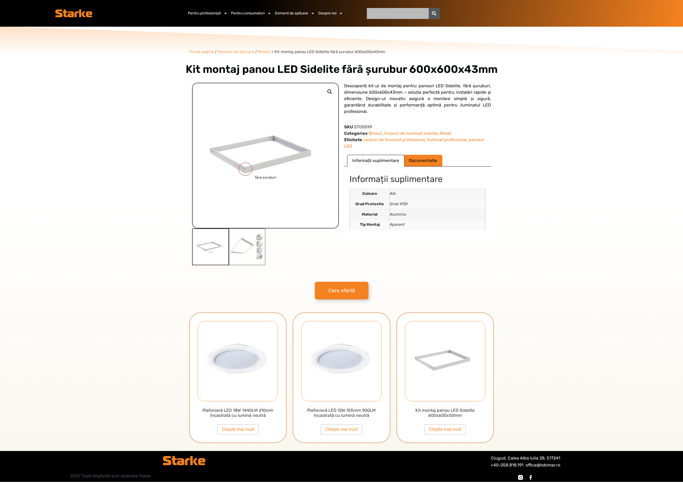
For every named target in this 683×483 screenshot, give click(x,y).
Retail (445, 133)
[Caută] (434, 13)
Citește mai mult (238, 429)
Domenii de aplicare (291, 13)
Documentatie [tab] (423, 160)
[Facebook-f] (530, 477)
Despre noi (327, 13)
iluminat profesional (447, 139)
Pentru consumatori (248, 13)
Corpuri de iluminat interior (411, 133)
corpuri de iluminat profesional (394, 139)
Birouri (375, 133)
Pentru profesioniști (204, 13)
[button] (330, 92)
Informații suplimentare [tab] (375, 160)
